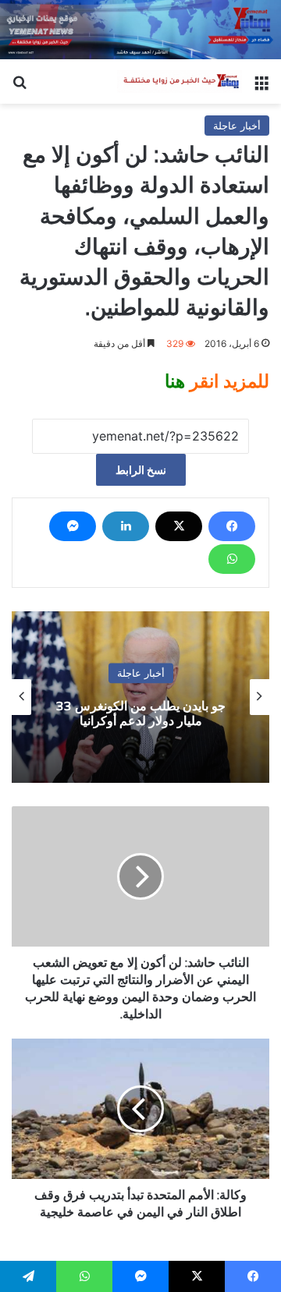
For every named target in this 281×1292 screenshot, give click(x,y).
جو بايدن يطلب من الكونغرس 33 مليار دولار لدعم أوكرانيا (141, 713)
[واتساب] (231, 559)
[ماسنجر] (72, 526)
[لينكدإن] (125, 526)
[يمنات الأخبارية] (179, 82)
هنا (175, 381)
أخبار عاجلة (237, 125)
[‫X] (178, 526)
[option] (140, 697)
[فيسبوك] (231, 526)
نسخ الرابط (141, 469)
